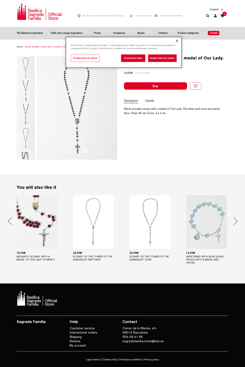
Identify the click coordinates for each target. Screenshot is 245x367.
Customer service (82, 328)
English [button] (214, 9)
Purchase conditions (131, 359)
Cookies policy (110, 359)
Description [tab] (131, 100)
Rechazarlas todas (133, 58)
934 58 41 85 (132, 337)
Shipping (76, 337)
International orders (83, 332)
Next (85, 151)
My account (78, 345)
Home (20, 46)
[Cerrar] (177, 41)
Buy (155, 86)
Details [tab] (149, 100)
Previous (70, 151)
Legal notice (93, 359)
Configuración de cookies (85, 58)
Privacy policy (151, 359)
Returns (75, 341)
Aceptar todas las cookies (162, 58)
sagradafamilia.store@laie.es (143, 341)
